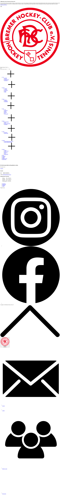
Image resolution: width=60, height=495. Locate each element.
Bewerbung (6, 152)
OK (1, 6)
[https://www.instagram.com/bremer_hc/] (31, 245)
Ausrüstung (6, 110)
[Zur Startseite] (30, 66)
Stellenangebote (6, 79)
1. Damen (5, 88)
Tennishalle (6, 100)
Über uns (5, 78)
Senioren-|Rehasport (7, 123)
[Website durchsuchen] (9, 69)
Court (5, 109)
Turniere (3, 140)
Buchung (5, 112)
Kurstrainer (5, 124)
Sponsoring (6, 80)
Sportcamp (5, 132)
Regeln (5, 111)
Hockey (3, 87)
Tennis (3, 99)
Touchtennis (6, 101)
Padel (3, 108)
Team (5, 153)
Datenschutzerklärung (3, 4)
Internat (3, 149)
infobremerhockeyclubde (7, 174)
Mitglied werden (4, 158)
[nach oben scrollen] (30, 336)
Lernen (5, 150)
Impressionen (6, 113)
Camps (3, 131)
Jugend (5, 91)
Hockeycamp (6, 133)
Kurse (5, 122)
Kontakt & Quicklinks (5, 346)
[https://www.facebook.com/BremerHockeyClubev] (31, 303)
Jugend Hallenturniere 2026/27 (8, 141)
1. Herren (5, 89)
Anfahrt (3, 157)
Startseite (1, 168)
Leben (5, 151)
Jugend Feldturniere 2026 (8, 142)
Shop (3, 155)
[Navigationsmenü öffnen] (8, 67)
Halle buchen (4, 159)
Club (3, 77)
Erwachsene (6, 90)
